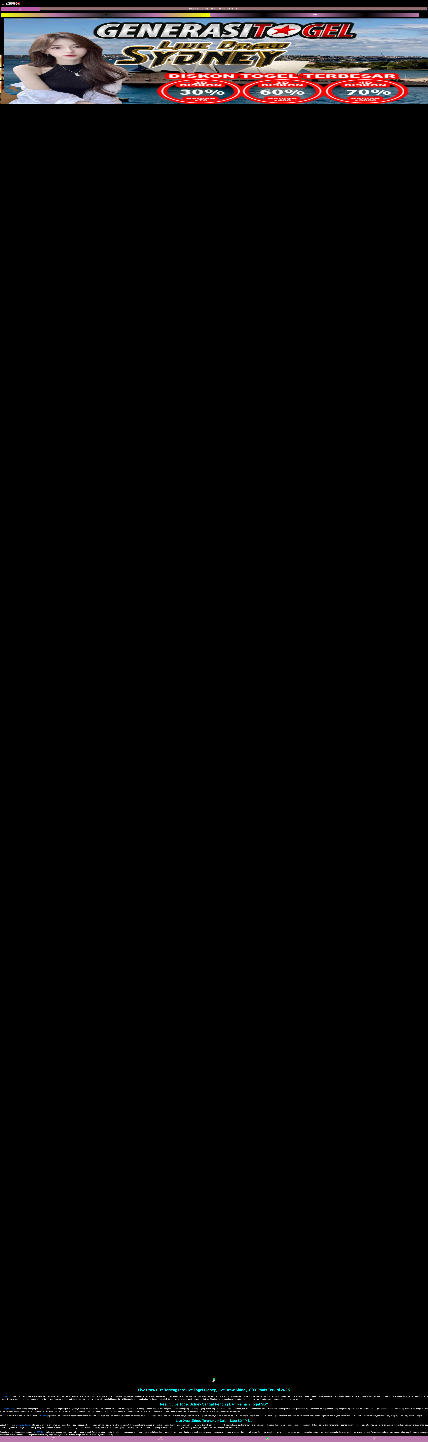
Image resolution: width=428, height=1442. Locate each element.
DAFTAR (105, 15)
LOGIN (315, 15)
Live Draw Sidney (23, 1425)
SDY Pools (42, 1416)
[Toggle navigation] (3, 3)
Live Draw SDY (6, 1396)
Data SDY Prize (38, 1432)
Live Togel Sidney (7, 1408)
